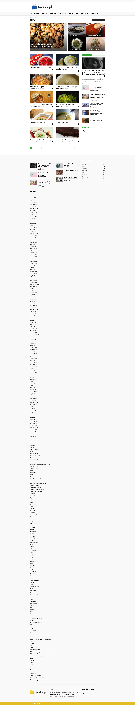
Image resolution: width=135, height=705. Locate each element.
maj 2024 (32, 244)
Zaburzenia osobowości (36, 656)
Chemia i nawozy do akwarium (38, 489)
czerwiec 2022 (33, 292)
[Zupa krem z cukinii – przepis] (67, 79)
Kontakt (50, 0)
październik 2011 (34, 402)
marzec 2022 (33, 299)
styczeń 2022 (33, 303)
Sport (31, 626)
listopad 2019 (33, 358)
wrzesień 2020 (33, 337)
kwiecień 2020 (33, 347)
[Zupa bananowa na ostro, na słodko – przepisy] (67, 60)
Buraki (31, 477)
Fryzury (32, 521)
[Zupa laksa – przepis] (95, 44)
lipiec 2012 (32, 383)
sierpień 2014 (33, 368)
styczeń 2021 (33, 328)
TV (30, 633)
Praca (31, 584)
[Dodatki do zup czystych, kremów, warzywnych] (48, 35)
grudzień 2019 (33, 356)
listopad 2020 (33, 333)
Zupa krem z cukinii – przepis (66, 87)
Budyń (31, 470)
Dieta (31, 502)
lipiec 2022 (32, 290)
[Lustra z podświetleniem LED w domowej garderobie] (85, 120)
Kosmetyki (32, 544)
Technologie (33, 630)
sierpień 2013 (33, 373)
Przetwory (32, 597)
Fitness (32, 519)
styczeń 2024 (33, 252)
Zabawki (32, 647)
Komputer (32, 540)
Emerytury (32, 512)
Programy (32, 593)
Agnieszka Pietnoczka (61, 70)
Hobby (31, 525)
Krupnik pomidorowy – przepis (41, 104)
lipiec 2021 (32, 316)
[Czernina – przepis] (77, 30)
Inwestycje (32, 536)
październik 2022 (34, 284)
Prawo (31, 588)
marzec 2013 (33, 379)
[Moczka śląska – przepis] (67, 132)
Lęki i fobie (33, 550)
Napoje (32, 567)
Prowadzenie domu (35, 595)
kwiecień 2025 (33, 221)
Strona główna (45, 0)
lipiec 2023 (32, 265)
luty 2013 (32, 381)
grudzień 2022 (33, 280)
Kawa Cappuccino (34, 538)
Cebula (32, 481)
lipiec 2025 (32, 214)
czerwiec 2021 (33, 318)
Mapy (31, 557)
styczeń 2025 (33, 227)
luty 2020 (32, 352)
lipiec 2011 (32, 408)
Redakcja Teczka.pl (86, 75)
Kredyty (32, 546)
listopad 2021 (33, 307)
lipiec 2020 (32, 341)
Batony (32, 447)
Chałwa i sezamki (34, 485)
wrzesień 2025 (33, 210)
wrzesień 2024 (33, 236)
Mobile (32, 561)
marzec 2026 (33, 198)
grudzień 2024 (33, 229)
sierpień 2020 (33, 339)
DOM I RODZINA (35, 13)
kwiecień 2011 (33, 415)
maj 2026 (32, 196)
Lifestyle (32, 552)
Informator (33, 531)
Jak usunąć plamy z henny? (71, 170)
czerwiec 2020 (33, 343)
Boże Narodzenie (34, 458)
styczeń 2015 (33, 362)
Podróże (32, 578)
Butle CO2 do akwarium (36, 479)
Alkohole (32, 445)
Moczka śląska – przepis (65, 140)
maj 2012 (32, 387)
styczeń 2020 (33, 354)
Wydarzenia (33, 645)
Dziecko (32, 508)
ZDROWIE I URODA (73, 13)
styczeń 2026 (33, 202)
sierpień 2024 (33, 238)
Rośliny (32, 607)
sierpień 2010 (33, 432)
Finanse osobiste (34, 515)
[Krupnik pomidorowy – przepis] (41, 97)
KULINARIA (44, 13)
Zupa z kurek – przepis (38, 87)
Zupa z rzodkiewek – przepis (40, 67)
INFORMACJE (84, 13)
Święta (31, 628)
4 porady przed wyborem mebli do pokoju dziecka (70, 178)
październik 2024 (34, 233)
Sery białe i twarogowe (36, 622)
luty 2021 (32, 326)
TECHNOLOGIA (94, 13)
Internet (32, 533)
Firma (31, 517)
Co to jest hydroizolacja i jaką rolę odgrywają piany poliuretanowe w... (97, 105)
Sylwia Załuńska (59, 106)
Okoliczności (33, 571)
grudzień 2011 (33, 398)
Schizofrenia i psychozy (36, 618)
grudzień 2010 (33, 423)
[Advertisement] (79, 7)
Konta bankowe (34, 542)
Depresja (32, 500)
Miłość (31, 559)
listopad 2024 (33, 231)
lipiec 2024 (32, 240)
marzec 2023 (33, 274)
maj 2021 (32, 320)
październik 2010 (34, 427)
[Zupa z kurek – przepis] (41, 79)
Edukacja (32, 510)
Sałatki (31, 614)
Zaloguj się (33, 673)
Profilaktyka (33, 590)
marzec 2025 (33, 223)
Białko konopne (34, 449)
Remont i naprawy (35, 603)
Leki (31, 548)
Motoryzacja (33, 565)
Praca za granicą (34, 586)
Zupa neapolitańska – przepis (41, 140)
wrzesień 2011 (33, 404)
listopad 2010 (33, 425)
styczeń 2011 (33, 421)
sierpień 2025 (33, 212)
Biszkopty (32, 451)
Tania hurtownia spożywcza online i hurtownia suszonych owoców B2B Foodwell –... (97, 97)
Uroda (31, 637)
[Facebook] (83, 693)
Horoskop (32, 527)
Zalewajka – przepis (63, 122)
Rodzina (32, 605)
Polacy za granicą (34, 580)
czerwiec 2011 (33, 411)
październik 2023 (34, 259)
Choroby (32, 493)
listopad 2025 (33, 206)
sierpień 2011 (33, 406)
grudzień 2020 (33, 330)
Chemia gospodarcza (35, 487)
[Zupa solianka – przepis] (77, 44)
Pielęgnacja (33, 576)
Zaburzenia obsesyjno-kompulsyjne (39, 652)
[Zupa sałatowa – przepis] (67, 97)
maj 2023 (32, 269)
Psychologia (33, 601)
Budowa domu (34, 466)
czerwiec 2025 (33, 217)
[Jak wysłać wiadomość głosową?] (59, 165)
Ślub (31, 624)
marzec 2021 (33, 324)
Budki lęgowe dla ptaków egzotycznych (40, 464)
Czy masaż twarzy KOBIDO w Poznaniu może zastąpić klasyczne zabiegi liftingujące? (93, 72)
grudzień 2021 (33, 305)
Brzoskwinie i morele (35, 462)
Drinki (31, 506)
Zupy (31, 662)
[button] (103, 13)
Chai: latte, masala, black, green (38, 483)
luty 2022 (32, 301)
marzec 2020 (33, 349)
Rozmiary (32, 609)
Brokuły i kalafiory (35, 460)
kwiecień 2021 (33, 322)
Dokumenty (33, 504)
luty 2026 (32, 200)
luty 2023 (32, 276)
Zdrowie (32, 660)
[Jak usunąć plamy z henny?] (59, 172)
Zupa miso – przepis (37, 122)
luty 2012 (32, 394)
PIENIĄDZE (53, 13)
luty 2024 (32, 250)
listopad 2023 (33, 257)
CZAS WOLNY (62, 13)
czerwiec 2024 (33, 242)
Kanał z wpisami (35, 675)
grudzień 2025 (33, 204)
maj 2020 (32, 345)
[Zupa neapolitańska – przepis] (41, 132)
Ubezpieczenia (34, 635)
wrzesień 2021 (33, 311)
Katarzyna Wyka (35, 49)
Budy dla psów (34, 468)
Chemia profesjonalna (36, 491)
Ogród (31, 569)
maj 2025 (32, 219)
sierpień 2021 (33, 314)
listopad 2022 (33, 282)
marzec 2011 (33, 417)
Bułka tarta (33, 472)
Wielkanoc (32, 641)
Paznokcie (32, 574)
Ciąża (31, 498)
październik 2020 (34, 335)
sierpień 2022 (33, 288)
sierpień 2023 (33, 263)
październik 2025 (34, 208)
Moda (31, 563)
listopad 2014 (33, 366)
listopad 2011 (33, 400)
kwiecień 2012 (33, 389)
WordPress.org (34, 680)
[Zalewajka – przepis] (67, 114)
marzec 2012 (33, 392)
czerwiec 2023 (33, 267)
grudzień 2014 (33, 364)
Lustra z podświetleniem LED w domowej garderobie (97, 119)
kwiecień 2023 (33, 271)
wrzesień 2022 (33, 286)
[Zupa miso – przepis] (41, 114)
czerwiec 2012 (33, 385)
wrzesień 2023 (33, 261)
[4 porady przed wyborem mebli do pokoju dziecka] (59, 179)
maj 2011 (32, 413)
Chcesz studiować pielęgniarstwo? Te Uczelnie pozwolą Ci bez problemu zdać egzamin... (97, 112)
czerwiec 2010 (33, 436)
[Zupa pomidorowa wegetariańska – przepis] (95, 30)
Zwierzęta (32, 664)
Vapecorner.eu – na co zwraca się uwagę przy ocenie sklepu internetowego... (96, 88)
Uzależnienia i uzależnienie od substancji (40, 639)
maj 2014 (32, 371)
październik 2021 (34, 309)
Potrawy (32, 582)
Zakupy (32, 658)
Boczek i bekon (34, 453)
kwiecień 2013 (33, 377)
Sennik (32, 620)
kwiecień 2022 (33, 297)
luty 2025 (32, 225)
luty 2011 (32, 419)
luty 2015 (32, 360)
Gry (31, 523)
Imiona (32, 529)
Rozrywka (32, 612)
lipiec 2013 (32, 375)
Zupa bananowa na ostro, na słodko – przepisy (67, 68)
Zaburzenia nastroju (35, 649)
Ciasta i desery (34, 496)
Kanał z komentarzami (37, 678)
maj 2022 (32, 295)
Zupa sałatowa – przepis (65, 104)
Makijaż (32, 555)
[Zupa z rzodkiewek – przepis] (41, 60)
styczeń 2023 (33, 278)
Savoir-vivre (33, 616)
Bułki (31, 474)
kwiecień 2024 (33, 246)
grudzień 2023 (33, 255)
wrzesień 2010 (33, 430)
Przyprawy (33, 599)
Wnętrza (32, 643)
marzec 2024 (33, 248)
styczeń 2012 (33, 396)
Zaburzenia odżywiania (36, 654)
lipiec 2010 (32, 434)
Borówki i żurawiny (35, 455)
